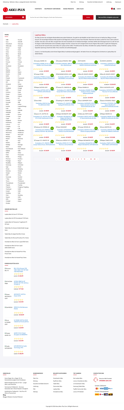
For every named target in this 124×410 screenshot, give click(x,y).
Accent (20, 40)
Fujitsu (8, 80)
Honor (7, 98)
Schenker (20, 165)
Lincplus (8, 126)
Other (19, 153)
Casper (8, 58)
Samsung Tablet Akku (79, 386)
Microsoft (20, 134)
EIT (19, 68)
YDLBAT (8, 201)
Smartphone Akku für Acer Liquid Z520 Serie (16, 242)
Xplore (20, 199)
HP (19, 98)
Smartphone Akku (58, 392)
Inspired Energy (22, 106)
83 (94, 159)
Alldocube (8, 46)
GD (7, 82)
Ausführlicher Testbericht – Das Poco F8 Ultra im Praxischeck (15, 392)
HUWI (19, 100)
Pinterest (20, 397)
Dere (19, 64)
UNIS (19, 189)
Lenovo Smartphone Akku (80, 381)
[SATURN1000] (9, 347)
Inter (19, 108)
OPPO (7, 153)
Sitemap (35, 392)
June (19, 116)
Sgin (7, 167)
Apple (19, 48)
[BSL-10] (9, 269)
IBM (19, 102)
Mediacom (21, 132)
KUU (19, 122)
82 (91, 159)
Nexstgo (20, 144)
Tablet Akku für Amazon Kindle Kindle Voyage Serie (17, 229)
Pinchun (8, 159)
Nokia (19, 146)
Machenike (9, 130)
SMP (7, 175)
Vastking (8, 193)
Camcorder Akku (57, 386)
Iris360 (8, 114)
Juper (7, 118)
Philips (20, 157)
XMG (19, 197)
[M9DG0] (8, 307)
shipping (20, 169)
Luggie (8, 128)
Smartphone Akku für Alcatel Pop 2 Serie (15, 257)
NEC (19, 142)
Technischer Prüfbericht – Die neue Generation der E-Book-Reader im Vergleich (16, 387)
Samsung (8, 165)
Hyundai (8, 102)
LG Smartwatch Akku (79, 383)
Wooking (20, 195)
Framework (21, 78)
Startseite (38, 9)
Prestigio (8, 161)
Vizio (7, 195)
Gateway (20, 80)
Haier (19, 92)
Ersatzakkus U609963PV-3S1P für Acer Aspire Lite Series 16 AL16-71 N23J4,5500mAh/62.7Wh (88, 105)
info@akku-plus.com (105, 380)
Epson (19, 72)
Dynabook (21, 66)
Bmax (7, 56)
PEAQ (7, 157)
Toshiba (20, 185)
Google (20, 88)
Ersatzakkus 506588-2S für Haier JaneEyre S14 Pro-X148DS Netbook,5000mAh (88, 91)
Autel (19, 50)
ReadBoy (8, 163)
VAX (19, 193)
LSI (19, 126)
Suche (88, 17)
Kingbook (8, 120)
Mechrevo (8, 132)
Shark (19, 167)
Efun (7, 68)
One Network (9, 149)
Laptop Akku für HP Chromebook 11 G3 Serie (16, 218)
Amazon (20, 46)
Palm (7, 155)
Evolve (8, 74)
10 (84, 159)
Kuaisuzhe (9, 122)
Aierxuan (20, 44)
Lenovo (8, 124)
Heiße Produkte (68, 9)
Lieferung (108, 2)
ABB (7, 40)
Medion (8, 134)
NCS (19, 140)
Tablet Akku (56, 383)
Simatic (20, 171)
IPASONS (8, 112)
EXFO (7, 76)
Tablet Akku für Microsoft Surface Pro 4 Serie (17, 238)
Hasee (7, 94)
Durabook (8, 66)
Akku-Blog (80, 9)
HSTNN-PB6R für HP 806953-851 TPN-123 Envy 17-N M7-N (21, 283)
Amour (8, 48)
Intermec (8, 110)
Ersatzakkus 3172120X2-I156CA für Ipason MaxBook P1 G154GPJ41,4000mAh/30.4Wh (110, 105)
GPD (7, 90)
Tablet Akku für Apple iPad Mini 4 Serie (15, 234)
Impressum (118, 2)
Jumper (8, 116)
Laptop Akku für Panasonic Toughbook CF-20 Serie (16, 223)
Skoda (19, 173)
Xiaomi (8, 197)
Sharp (7, 169)
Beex (7, 54)
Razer (19, 161)
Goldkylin (8, 88)
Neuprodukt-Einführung (52, 9)
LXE (19, 128)
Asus (7, 50)
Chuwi (19, 58)
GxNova (8, 92)
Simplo (8, 173)
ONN (19, 151)
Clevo (19, 60)
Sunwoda (8, 177)
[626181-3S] (9, 334)
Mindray (8, 136)
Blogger (5, 397)
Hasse (19, 94)
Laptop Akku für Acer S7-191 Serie (14, 214)
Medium (10, 397)
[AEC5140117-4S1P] (9, 296)
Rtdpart (20, 163)
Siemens (8, 171)
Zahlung (81, 2)
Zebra (19, 201)
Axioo (19, 52)
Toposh (8, 185)
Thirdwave (21, 181)
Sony (19, 175)
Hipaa (7, 96)
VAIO (19, 191)
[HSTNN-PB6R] (9, 282)
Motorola (20, 138)
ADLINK (20, 42)
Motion (8, 138)
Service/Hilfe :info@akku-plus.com (108, 17)
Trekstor (8, 187)
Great (19, 90)
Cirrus (7, 60)
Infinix (19, 104)
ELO (19, 70)
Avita (7, 52)
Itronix (20, 114)
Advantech (9, 44)
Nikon (7, 146)
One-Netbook (21, 149)
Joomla (15, 397)
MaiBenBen (21, 130)
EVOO (19, 74)
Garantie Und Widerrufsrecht (95, 2)
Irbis (19, 112)
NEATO (8, 142)
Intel (7, 108)
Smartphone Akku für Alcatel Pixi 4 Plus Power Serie (15, 252)
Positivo (20, 159)
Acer (7, 42)
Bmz (19, 56)
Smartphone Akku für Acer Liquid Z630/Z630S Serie (13, 246)
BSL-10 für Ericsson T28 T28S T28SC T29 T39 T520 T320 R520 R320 (21, 270)
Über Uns (73, 2)
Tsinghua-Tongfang (23, 187)
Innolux (8, 106)
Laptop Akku (56, 389)
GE (19, 82)
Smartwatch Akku (58, 378)
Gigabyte (20, 86)
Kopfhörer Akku (57, 381)
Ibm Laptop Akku (77, 378)
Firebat (8, 78)
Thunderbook (9, 183)
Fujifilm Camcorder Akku (79, 389)
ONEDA (8, 151)
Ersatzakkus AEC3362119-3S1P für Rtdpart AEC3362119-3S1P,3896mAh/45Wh (66, 118)
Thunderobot (21, 183)
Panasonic (21, 155)
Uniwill (7, 191)
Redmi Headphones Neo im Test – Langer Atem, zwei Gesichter (16, 383)
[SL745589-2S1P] (9, 322)
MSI (7, 140)
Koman (20, 120)
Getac (19, 84)
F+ (18, 76)
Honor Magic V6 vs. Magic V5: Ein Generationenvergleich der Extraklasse (15, 379)
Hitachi (20, 96)
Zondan (8, 203)
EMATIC (8, 72)
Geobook (8, 84)
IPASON (20, 110)
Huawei (8, 100)
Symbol (20, 177)
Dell (7, 64)
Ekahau (8, 70)
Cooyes (8, 62)
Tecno (7, 181)
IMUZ (7, 104)
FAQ (34, 389)
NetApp (8, 144)
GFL (7, 86)
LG (19, 124)
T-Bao (7, 179)
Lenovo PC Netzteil (78, 392)
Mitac (19, 136)
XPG (7, 199)
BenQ (19, 54)
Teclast (20, 179)
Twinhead (8, 189)
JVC (19, 118)
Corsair (20, 62)
